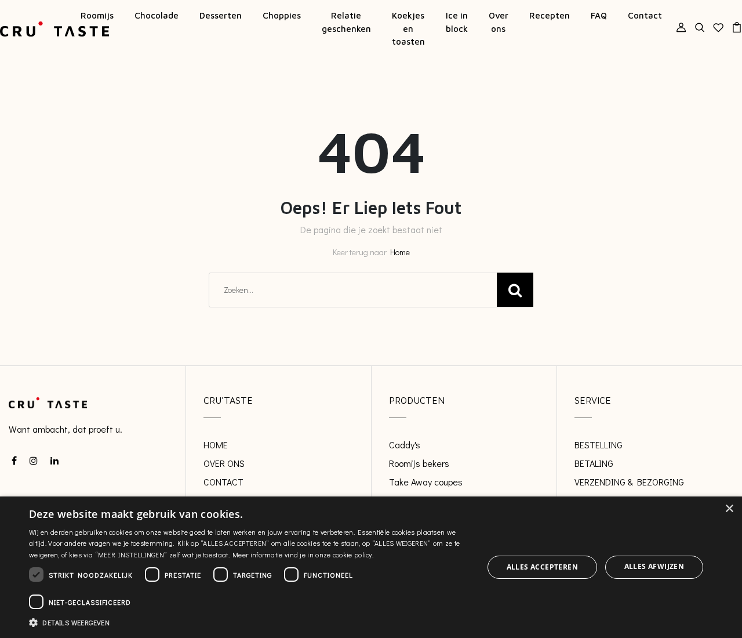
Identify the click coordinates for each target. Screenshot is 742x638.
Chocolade (156, 15)
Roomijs (97, 15)
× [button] (729, 509)
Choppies (282, 15)
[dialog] (371, 567)
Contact (645, 15)
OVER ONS (224, 463)
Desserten (220, 15)
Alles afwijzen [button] (654, 566)
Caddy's (404, 444)
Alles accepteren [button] (542, 567)
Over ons (498, 22)
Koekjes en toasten (408, 28)
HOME (215, 444)
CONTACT (223, 482)
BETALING (593, 463)
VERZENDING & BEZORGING (629, 482)
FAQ (599, 15)
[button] (249, 622)
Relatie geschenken (346, 22)
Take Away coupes (426, 482)
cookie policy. (353, 554)
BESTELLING (598, 444)
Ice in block (457, 22)
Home (400, 252)
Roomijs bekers (419, 463)
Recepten (549, 15)
